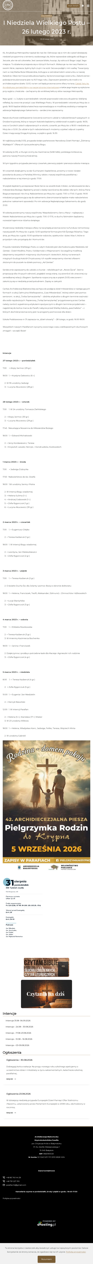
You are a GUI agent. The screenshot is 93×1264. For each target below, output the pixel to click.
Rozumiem (46, 1259)
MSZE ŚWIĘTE (73, 6)
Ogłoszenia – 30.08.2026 (19, 1060)
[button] (46, 806)
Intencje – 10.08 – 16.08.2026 (19, 1039)
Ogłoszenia (46, 16)
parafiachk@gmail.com (16, 1185)
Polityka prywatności (76, 1252)
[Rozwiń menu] (88, 6)
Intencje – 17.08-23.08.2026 (18, 1033)
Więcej (11, 1079)
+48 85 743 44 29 (13, 1177)
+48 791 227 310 (13, 1181)
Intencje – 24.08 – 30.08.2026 (19, 1027)
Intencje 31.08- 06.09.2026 (18, 1020)
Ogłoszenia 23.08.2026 (18, 1094)
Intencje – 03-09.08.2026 (17, 1045)
